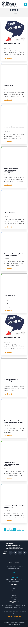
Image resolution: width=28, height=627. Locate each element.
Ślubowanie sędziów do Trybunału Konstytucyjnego (13, 421)
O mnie (14, 591)
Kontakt (14, 599)
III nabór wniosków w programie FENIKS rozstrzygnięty (11, 170)
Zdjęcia (14, 595)
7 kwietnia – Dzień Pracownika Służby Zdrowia (14, 506)
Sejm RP (14, 593)
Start (14, 588)
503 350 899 (14, 574)
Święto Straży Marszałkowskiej (14, 127)
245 (19, 529)
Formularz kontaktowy (14, 616)
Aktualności (14, 597)
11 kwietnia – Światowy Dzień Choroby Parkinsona (13, 254)
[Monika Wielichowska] (10, 4)
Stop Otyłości (8, 85)
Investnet (18, 624)
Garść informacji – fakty (12, 43)
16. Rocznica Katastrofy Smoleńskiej (11, 380)
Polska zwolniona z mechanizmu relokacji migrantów (11, 464)
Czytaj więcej (8, 58)
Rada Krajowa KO (9, 296)
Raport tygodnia (9, 212)
